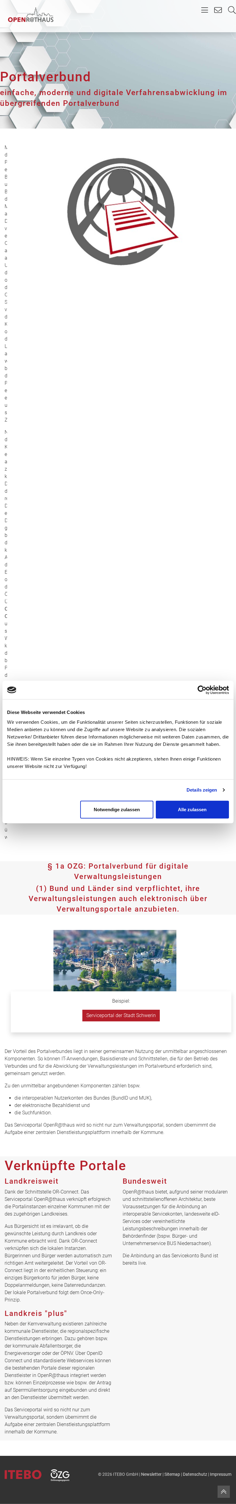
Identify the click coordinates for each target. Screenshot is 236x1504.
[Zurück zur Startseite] (31, 15)
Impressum (220, 1474)
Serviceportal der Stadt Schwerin (121, 1015)
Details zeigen (202, 789)
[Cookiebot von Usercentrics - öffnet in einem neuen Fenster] (202, 690)
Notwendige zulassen (117, 809)
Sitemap (172, 1474)
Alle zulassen (192, 809)
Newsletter (151, 1474)
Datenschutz (195, 1474)
